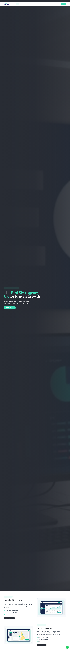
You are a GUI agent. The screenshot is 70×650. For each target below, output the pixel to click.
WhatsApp (58, 3)
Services (21, 3)
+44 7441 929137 (65, 0)
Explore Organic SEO (8, 618)
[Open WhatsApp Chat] (67, 647)
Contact (44, 3)
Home (18, 3)
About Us (36, 3)
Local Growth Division (29, 3)
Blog (40, 3)
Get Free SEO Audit (9, 307)
